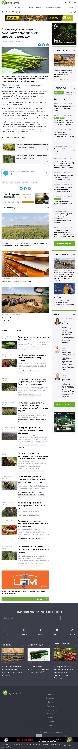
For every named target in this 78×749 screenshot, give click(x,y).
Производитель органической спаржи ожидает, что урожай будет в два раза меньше (32, 381)
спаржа (25, 182)
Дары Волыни (21, 497)
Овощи (38, 349)
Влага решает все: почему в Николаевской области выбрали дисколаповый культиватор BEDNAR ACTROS (64, 276)
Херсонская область (33, 445)
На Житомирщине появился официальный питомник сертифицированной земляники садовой (33, 407)
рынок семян (21, 470)
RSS (50, 726)
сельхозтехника (22, 373)
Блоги (31, 7)
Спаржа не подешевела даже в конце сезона (33, 338)
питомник (34, 182)
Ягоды (37, 515)
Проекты (39, 7)
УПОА (33, 492)
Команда (51, 714)
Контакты (51, 722)
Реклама (51, 718)
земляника (44, 419)
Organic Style (31, 396)
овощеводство (32, 349)
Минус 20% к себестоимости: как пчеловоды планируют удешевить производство (64, 301)
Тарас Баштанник (22, 492)
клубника (32, 419)
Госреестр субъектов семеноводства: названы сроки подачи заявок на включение (33, 456)
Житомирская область (39, 346)
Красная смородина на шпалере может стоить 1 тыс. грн (32, 505)
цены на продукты (22, 349)
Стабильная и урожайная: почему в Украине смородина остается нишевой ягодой (32, 479)
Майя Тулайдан (15, 182)
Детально (40, 599)
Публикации (51, 698)
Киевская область (22, 396)
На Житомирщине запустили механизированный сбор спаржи (32, 357)
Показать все (62, 244)
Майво (4, 182)
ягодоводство (41, 494)
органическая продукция (35, 394)
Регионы (20, 421)
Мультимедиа (51, 710)
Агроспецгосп (21, 494)
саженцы (25, 445)
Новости (12, 25)
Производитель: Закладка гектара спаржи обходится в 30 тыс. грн (33, 549)
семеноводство (35, 470)
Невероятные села (53, 7)
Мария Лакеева (30, 497)
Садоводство (21, 447)
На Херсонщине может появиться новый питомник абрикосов (30, 430)
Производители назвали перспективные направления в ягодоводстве (33, 524)
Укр (65, 2)
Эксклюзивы (21, 25)
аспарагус (38, 565)
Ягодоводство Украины (31, 494)
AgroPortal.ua (13, 85)
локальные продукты (28, 346)
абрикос (20, 445)
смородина (38, 492)
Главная (4, 25)
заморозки (25, 394)
